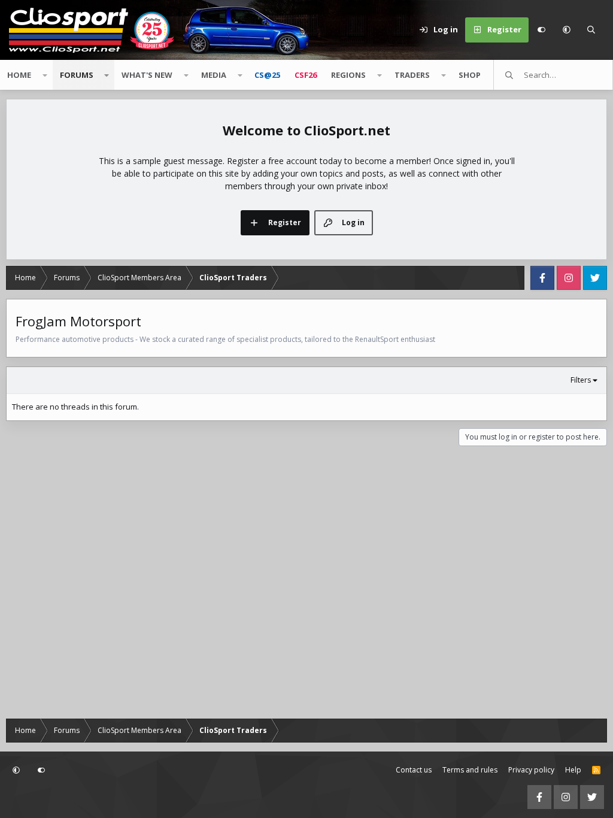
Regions (348, 74)
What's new (147, 74)
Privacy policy (531, 770)
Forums (76, 74)
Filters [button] (580, 380)
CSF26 (306, 74)
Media (213, 74)
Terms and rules (469, 770)
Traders (412, 74)
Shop (470, 74)
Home (19, 74)
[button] (566, 30)
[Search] (591, 30)
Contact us (414, 770)
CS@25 (267, 74)
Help (573, 770)
